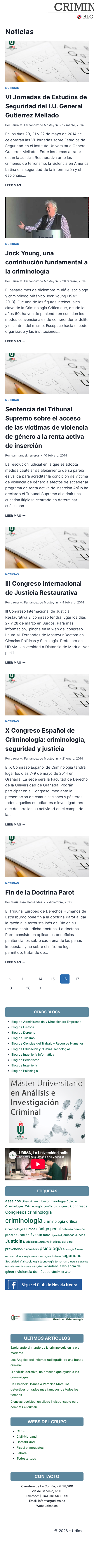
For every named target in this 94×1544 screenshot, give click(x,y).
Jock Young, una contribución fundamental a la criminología (46, 262)
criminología (24, 1220)
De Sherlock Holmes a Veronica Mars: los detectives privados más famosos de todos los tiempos (44, 1389)
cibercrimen (30, 1201)
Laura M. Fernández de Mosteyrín (34, 125)
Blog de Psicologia (24, 1071)
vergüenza (39, 1266)
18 (10, 988)
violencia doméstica (33, 1271)
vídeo (68, 1272)
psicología (51, 1248)
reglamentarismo (33, 1256)
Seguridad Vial (14, 1261)
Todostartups (26, 1458)
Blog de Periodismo (25, 1060)
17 (77, 979)
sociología (32, 1261)
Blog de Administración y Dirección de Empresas (46, 1021)
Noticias (12, 87)
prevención (14, 1249)
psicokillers (31, 1249)
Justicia (13, 1241)
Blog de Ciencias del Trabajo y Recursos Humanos (47, 1043)
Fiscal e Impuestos (30, 1447)
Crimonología (14, 1229)
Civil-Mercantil (27, 1436)
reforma (19, 1256)
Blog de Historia (22, 1027)
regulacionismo (52, 1256)
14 (40, 979)
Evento (36, 1235)
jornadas (68, 1235)
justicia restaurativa (36, 1241)
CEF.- (20, 1431)
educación (22, 1235)
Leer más (15, 185)
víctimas (57, 1272)
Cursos (29, 1229)
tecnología (47, 1261)
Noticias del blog (61, 1241)
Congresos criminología (28, 1212)
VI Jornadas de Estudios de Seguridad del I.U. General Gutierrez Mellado (46, 106)
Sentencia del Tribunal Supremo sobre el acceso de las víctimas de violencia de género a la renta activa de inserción (46, 427)
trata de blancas (79, 1261)
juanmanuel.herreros (25, 455)
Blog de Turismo (23, 1038)
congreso (62, 1206)
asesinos (13, 1201)
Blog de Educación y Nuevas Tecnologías (41, 1049)
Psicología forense (73, 1249)
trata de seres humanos (18, 1266)
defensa (67, 1229)
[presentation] (47, 61)
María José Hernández (26, 902)
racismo (9, 1256)
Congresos (78, 1206)
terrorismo (62, 1261)
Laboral (22, 1453)
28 (28, 988)
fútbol (47, 1235)
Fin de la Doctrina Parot (39, 892)
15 (53, 979)
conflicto (50, 1206)
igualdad (57, 1235)
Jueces (80, 1235)
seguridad (71, 1255)
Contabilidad (26, 1442)
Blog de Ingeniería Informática (32, 1054)
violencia (54, 1266)
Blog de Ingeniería (24, 1065)
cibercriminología (52, 1201)
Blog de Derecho (23, 1032)
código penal (48, 1228)
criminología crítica (60, 1221)
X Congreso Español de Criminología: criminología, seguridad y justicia (45, 739)
